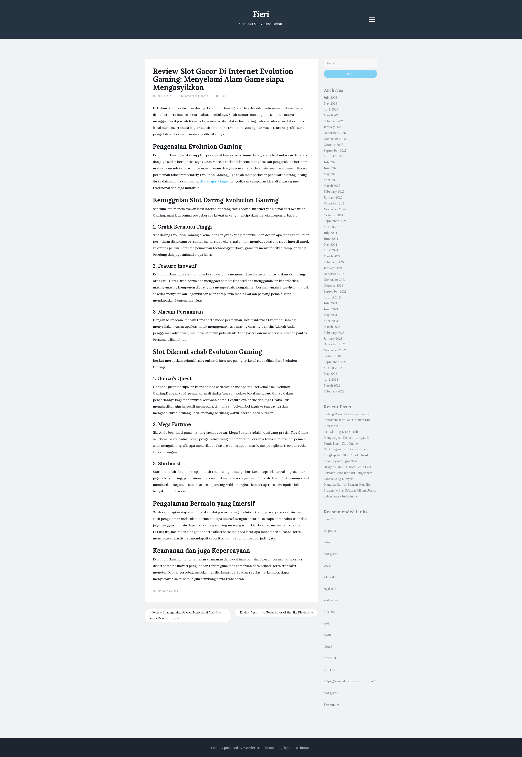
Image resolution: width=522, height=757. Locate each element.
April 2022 (331, 379)
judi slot (329, 670)
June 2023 (331, 309)
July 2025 (330, 162)
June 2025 (331, 168)
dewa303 (330, 658)
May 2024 (330, 244)
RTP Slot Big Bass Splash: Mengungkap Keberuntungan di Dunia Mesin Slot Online (346, 437)
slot (326, 623)
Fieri (261, 14)
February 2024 (334, 262)
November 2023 (335, 280)
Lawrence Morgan (196, 96)
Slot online (331, 704)
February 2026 (334, 121)
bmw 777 (330, 519)
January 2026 (333, 127)
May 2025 (330, 174)
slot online (331, 600)
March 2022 (332, 385)
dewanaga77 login (214, 181)
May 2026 (330, 103)
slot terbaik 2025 (168, 591)
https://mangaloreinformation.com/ (349, 681)
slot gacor (331, 554)
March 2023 (332, 327)
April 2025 (331, 180)
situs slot (330, 577)
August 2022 (333, 368)
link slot (329, 612)
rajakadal (330, 589)
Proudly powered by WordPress (236, 748)
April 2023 (331, 321)
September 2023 (335, 291)
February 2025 (334, 191)
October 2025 (333, 145)
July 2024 (330, 233)
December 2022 (335, 344)
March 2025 (332, 186)
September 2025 (335, 151)
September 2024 (335, 221)
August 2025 (333, 156)
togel (327, 565)
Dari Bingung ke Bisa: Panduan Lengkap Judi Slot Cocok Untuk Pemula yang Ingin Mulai (346, 455)
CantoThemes (299, 748)
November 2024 (335, 209)
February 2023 (334, 333)
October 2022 (333, 356)
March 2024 (332, 256)
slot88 (328, 635)
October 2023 (333, 285)
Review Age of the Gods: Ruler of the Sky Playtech (275, 612)
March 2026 (332, 115)
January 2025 (333, 197)
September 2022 (335, 362)
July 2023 (330, 303)
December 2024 (335, 203)
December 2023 (334, 274)
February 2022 (334, 391)
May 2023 (330, 315)
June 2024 (331, 239)
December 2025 (335, 133)
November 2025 (335, 139)
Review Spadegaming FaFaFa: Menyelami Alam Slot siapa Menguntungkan (185, 615)
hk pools (330, 531)
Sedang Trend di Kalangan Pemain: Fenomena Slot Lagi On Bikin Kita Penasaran (348, 420)
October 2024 (333, 215)
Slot (223, 96)
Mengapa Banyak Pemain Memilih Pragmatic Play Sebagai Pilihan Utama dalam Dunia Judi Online (350, 490)
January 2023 (333, 338)
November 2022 (335, 350)
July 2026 (330, 97)
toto (327, 542)
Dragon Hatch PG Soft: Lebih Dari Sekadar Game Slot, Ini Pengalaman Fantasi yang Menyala (348, 473)
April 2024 (331, 250)
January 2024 (333, 268)
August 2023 (333, 297)
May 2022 (330, 374)
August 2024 (333, 227)
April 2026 (331, 109)
